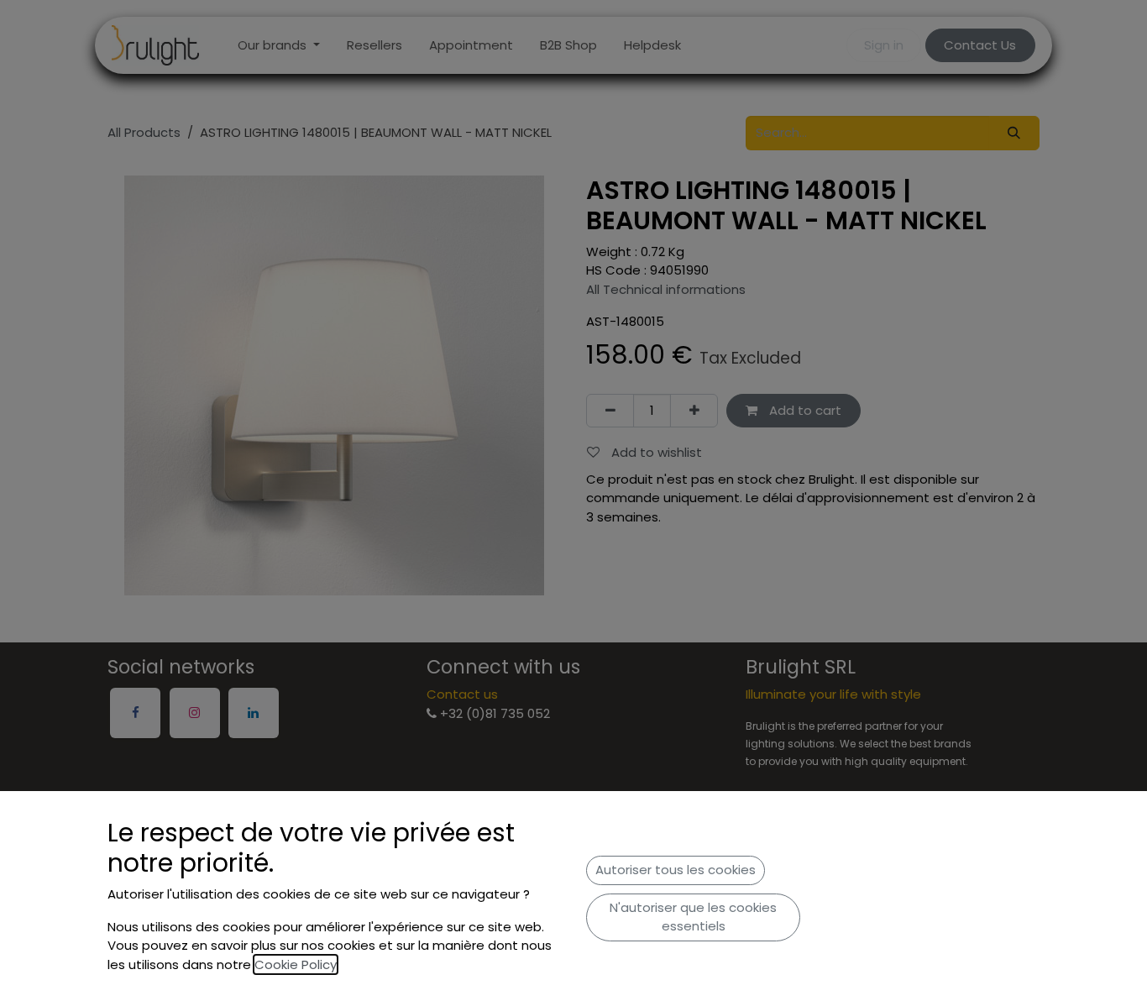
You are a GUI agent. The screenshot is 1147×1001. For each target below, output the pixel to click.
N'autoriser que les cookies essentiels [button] (693, 917)
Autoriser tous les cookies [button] (675, 869)
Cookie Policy (295, 964)
